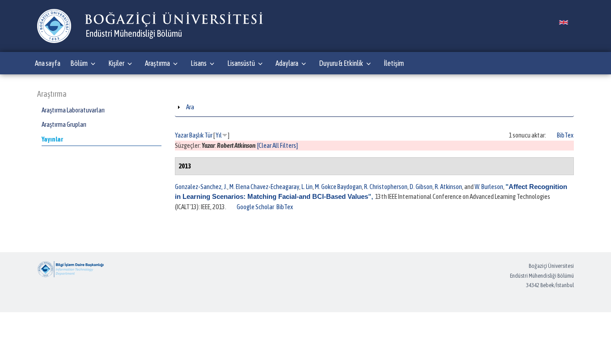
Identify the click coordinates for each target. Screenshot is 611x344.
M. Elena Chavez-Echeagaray (264, 186)
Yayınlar (52, 139)
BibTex (565, 135)
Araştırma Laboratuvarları (73, 110)
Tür (208, 135)
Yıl (219, 135)
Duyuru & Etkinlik (341, 63)
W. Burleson (489, 186)
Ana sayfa (47, 63)
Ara (190, 107)
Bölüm (79, 63)
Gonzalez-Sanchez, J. (201, 186)
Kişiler (116, 63)
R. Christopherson (385, 186)
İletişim (394, 63)
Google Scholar (255, 207)
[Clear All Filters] (277, 145)
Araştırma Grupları (64, 124)
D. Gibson (421, 186)
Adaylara (287, 63)
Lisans (199, 63)
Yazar (181, 135)
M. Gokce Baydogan (338, 186)
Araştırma (157, 63)
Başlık (196, 135)
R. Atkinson (448, 186)
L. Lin (307, 186)
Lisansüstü (241, 63)
